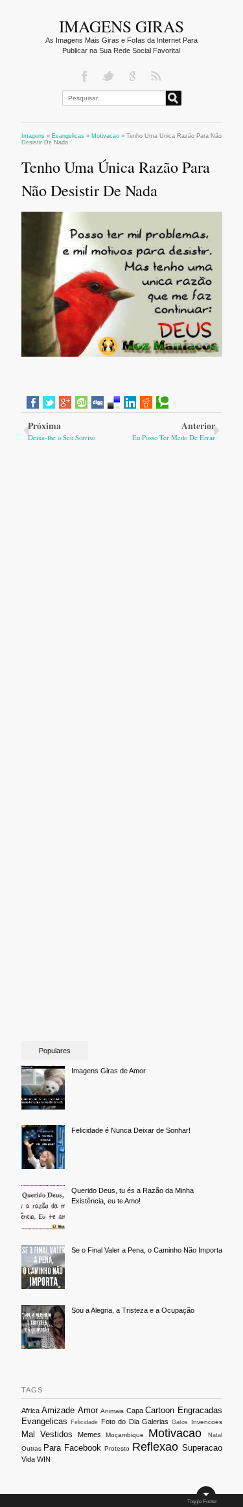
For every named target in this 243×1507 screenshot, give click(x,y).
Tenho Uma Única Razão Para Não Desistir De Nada (115, 178)
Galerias (155, 1421)
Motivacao (175, 1433)
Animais (112, 1410)
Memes (89, 1434)
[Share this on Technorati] (162, 402)
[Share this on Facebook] (33, 402)
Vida (28, 1459)
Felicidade (84, 1422)
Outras (31, 1448)
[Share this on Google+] (65, 402)
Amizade (58, 1410)
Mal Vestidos (47, 1434)
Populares (55, 1051)
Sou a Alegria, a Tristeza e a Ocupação (132, 1310)
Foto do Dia (120, 1421)
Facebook (85, 76)
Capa (134, 1410)
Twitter (109, 76)
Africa (30, 1410)
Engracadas (200, 1410)
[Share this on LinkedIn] (130, 402)
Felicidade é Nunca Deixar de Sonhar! (131, 1130)
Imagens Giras (121, 26)
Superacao (202, 1448)
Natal (215, 1435)
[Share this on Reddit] (146, 402)
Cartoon (159, 1410)
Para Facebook (72, 1448)
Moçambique (125, 1434)
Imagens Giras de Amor (108, 1071)
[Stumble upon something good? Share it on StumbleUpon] (81, 402)
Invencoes (206, 1421)
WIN (44, 1459)
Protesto (117, 1448)
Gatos (180, 1422)
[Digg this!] (97, 402)
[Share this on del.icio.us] (114, 402)
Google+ (133, 76)
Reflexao (155, 1446)
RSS (157, 76)
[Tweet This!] (49, 402)
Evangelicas (44, 1421)
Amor (88, 1410)
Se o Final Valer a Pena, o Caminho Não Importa (146, 1250)
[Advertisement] (122, 529)
